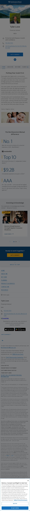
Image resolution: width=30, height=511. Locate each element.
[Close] (28, 480)
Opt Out (15, 503)
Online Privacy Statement (20, 500)
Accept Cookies (15, 508)
